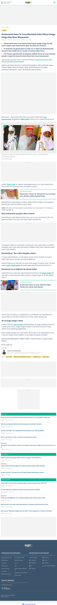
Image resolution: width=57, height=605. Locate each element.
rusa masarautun (13, 265)
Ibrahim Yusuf (19, 39)
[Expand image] (54, 123)
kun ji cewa (18, 324)
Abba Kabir (25, 119)
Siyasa (3, 420)
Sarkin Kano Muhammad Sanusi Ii (22, 356)
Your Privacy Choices (30, 604)
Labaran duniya (5, 492)
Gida (3, 27)
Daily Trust (11, 184)
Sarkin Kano (45, 356)
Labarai (7, 27)
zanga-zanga (47, 273)
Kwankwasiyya (37, 356)
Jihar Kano (9, 356)
